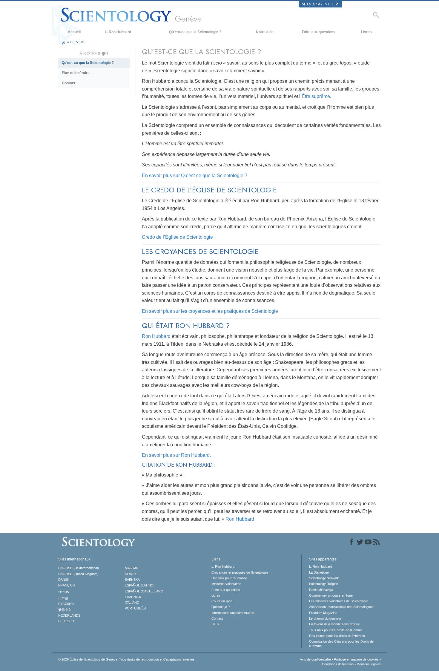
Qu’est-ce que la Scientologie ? (195, 32)
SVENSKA (132, 579)
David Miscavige (321, 590)
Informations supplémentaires (232, 613)
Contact (68, 83)
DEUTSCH (66, 621)
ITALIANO (132, 602)
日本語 (63, 598)
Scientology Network (324, 578)
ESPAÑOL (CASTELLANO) (145, 591)
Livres (366, 32)
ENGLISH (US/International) (78, 568)
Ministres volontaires (226, 584)
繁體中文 (64, 610)
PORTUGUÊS (135, 608)
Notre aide (265, 32)
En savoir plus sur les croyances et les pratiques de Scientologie (210, 311)
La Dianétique (319, 572)
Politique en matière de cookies (356, 659)
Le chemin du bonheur (325, 618)
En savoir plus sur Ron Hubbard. (176, 455)
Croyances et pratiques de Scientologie (239, 572)
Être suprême (316, 96)
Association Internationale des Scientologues (341, 607)
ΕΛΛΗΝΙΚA (133, 597)
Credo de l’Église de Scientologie (177, 237)
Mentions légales (369, 664)
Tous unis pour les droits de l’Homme (336, 630)
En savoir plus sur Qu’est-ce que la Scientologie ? (194, 175)
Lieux (215, 624)
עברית (63, 591)
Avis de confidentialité (315, 659)
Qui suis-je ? (220, 607)
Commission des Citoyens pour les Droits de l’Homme (341, 643)
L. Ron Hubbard (118, 32)
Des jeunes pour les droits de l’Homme (337, 636)
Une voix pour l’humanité (229, 578)
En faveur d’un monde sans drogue (334, 624)
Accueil (74, 32)
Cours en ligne (221, 601)
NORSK (130, 574)
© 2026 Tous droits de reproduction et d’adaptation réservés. (127, 659)
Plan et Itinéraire (76, 73)
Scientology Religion (323, 584)
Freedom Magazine (323, 613)
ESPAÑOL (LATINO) (140, 585)
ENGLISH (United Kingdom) (78, 574)
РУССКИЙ (66, 604)
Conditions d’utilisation (338, 664)
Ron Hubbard (156, 336)
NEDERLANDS (69, 615)
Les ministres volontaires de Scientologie (338, 601)
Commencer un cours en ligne (331, 595)
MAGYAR (132, 568)
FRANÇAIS (66, 585)
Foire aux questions (318, 32)
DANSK (63, 579)
